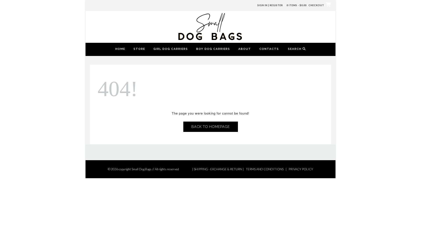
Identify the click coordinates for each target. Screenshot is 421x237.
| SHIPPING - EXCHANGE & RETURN (217, 169)
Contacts (269, 48)
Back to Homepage (210, 127)
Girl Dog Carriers (170, 48)
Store (139, 48)
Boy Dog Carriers (213, 48)
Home (120, 48)
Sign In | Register (270, 5)
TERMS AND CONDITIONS (265, 169)
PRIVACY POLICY (301, 169)
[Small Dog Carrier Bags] (210, 26)
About (244, 48)
